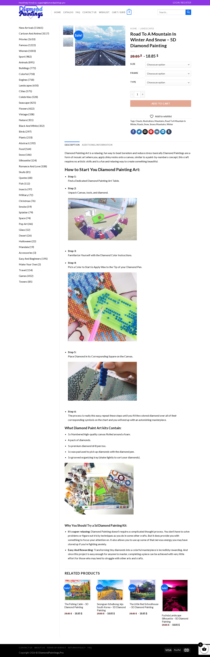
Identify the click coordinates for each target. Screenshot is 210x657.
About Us (39, 647)
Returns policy (77, 647)
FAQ (78, 12)
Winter (170, 124)
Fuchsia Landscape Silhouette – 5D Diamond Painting (175, 618)
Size (132, 64)
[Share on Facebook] (133, 132)
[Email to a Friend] (145, 132)
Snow (146, 124)
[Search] (188, 12)
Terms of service (56, 647)
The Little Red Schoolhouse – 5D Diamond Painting (143, 606)
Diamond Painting (115, 169)
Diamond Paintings (173, 152)
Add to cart (160, 103)
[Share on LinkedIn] (163, 132)
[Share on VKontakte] (157, 132)
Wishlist (104, 12)
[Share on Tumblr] (169, 132)
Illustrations (148, 121)
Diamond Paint (85, 428)
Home (57, 12)
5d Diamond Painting (108, 525)
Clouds (139, 121)
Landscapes (147, 28)
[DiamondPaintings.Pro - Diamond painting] (33, 12)
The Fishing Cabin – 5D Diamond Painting (76, 606)
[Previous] (80, 46)
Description (72, 145)
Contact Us (89, 12)
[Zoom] (79, 62)
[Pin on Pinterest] (151, 132)
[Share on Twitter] (139, 132)
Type (133, 82)
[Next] (120, 46)
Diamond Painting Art (77, 152)
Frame (134, 73)
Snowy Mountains (158, 124)
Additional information (97, 145)
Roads (140, 124)
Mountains (159, 121)
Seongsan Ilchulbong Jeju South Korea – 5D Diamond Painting (111, 607)
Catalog (68, 12)
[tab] (72, 145)
